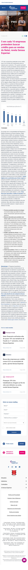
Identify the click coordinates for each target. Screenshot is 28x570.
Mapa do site (14, 505)
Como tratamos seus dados (14, 515)
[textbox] (14, 423)
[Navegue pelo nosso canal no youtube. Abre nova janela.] (16, 467)
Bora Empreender (5, 304)
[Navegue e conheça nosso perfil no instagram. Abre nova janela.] (12, 467)
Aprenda (23, 302)
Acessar (23, 7)
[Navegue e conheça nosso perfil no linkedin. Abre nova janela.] (19, 467)
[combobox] (14, 423)
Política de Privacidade (14, 495)
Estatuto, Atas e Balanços (14, 498)
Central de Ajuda (14, 501)
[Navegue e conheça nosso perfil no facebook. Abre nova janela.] (8, 467)
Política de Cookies (14, 512)
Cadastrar (14, 432)
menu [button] (4, 7)
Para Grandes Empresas (7, 2)
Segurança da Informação (14, 508)
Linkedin (26, 36)
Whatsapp (22, 36)
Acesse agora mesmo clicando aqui (16, 319)
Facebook (24, 36)
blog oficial (16, 306)
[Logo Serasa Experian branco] (13, 8)
